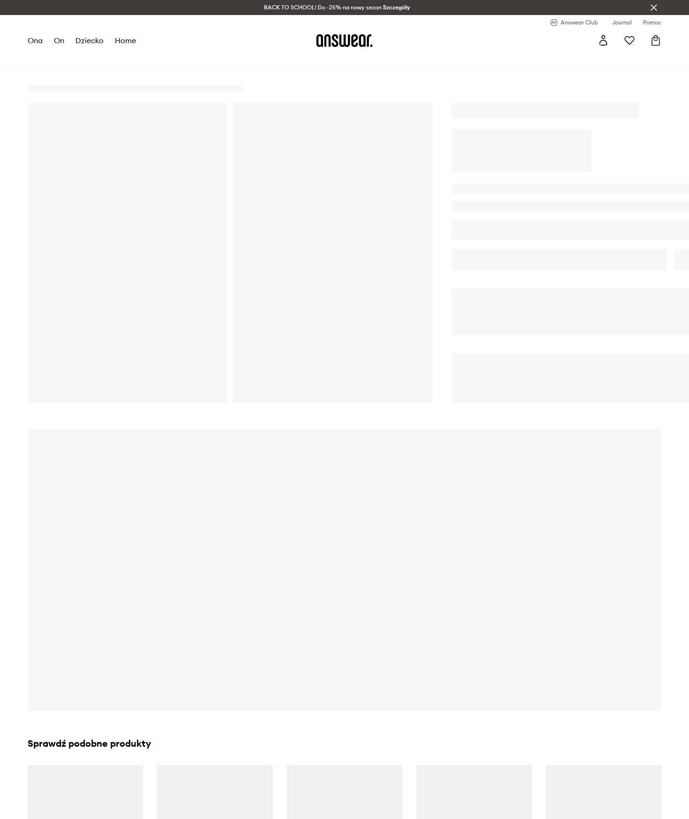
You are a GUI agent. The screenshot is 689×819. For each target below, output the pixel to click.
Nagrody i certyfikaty (76, 769)
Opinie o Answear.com (77, 752)
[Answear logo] (344, 40)
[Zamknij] (653, 7)
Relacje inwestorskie (74, 803)
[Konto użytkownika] (603, 40)
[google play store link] (547, 740)
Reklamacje (378, 786)
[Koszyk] (655, 40)
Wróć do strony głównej (522, 347)
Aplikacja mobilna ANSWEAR (245, 803)
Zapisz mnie (252, 635)
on (59, 40)
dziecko (89, 40)
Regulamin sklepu (228, 735)
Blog (208, 769)
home (125, 40)
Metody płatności (386, 752)
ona (35, 40)
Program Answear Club (236, 786)
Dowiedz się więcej (440, 550)
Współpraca (62, 786)
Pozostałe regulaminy (234, 752)
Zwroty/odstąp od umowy (399, 769)
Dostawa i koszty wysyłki (398, 735)
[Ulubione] (629, 40)
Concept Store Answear (396, 803)
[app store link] (547, 762)
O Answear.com (67, 735)
